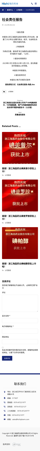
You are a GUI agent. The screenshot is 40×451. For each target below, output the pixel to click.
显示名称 (6, 316)
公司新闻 (10, 92)
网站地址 (5, 337)
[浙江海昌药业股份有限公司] (10, 3)
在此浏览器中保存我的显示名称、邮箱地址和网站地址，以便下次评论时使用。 (20, 351)
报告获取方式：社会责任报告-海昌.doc (20, 84)
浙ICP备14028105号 (26, 436)
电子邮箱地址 (8, 326)
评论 (3, 292)
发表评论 (7, 358)
